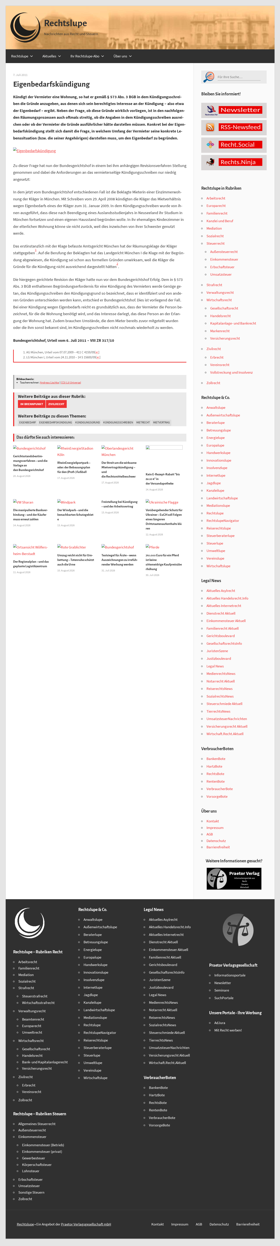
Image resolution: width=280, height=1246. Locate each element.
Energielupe (215, 437)
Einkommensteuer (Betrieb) (43, 1145)
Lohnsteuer (30, 1171)
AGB (209, 834)
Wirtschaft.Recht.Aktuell (224, 733)
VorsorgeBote (217, 796)
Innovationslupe (218, 460)
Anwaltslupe (215, 407)
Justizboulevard (218, 658)
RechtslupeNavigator (222, 520)
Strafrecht (214, 284)
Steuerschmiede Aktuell (224, 703)
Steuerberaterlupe (220, 535)
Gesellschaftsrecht (224, 308)
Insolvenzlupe (216, 467)
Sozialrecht (215, 236)
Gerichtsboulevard (220, 635)
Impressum (215, 827)
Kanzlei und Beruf (219, 220)
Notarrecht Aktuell (220, 681)
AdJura (219, 1022)
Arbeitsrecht (215, 198)
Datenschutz (216, 840)
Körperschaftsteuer (37, 1164)
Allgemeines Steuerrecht (37, 1123)
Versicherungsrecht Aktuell (226, 726)
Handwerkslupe (218, 452)
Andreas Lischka (49, 382)
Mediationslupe (218, 505)
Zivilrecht (56, 404)
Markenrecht (220, 330)
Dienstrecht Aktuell (220, 613)
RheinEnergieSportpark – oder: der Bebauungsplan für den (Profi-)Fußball (73, 467)
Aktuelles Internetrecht (223, 605)
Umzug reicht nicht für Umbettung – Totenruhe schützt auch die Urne (75, 560)
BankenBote (215, 758)
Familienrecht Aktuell (222, 628)
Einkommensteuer (224, 259)
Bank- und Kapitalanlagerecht (45, 1062)
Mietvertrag (161, 422)
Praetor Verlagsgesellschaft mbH (86, 1224)
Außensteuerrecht (224, 251)
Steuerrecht (215, 243)
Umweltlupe (215, 550)
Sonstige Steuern (31, 1192)
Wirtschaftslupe (218, 566)
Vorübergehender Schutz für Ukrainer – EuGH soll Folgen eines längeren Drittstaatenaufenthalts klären (164, 519)
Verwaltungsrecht (220, 292)
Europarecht (216, 205)
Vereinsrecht (219, 364)
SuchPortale (223, 997)
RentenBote (215, 781)
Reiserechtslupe (218, 528)
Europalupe (215, 445)
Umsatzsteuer (221, 274)
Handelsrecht (220, 315)
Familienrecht (217, 213)
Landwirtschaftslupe (222, 498)
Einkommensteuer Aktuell (226, 620)
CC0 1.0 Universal (71, 382)
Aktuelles (49, 56)
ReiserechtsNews (219, 688)
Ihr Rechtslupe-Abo (84, 56)
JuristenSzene (217, 650)
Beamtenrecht (33, 1019)
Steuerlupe (214, 543)
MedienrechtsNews (220, 673)
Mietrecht (143, 422)
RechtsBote (215, 773)
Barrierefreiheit (218, 847)
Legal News (215, 666)
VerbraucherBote (219, 788)
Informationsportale (229, 975)
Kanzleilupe (215, 490)
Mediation (214, 228)
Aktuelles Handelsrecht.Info (227, 598)
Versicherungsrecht (225, 338)
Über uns (120, 56)
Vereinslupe (215, 558)
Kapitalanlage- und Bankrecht (233, 323)
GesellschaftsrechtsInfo (224, 643)
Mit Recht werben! (228, 1030)
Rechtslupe (65, 23)
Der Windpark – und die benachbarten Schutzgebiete (75, 515)
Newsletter (222, 982)
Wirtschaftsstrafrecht (38, 1002)
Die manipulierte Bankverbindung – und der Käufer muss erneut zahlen (30, 515)
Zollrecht (213, 382)
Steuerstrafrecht (34, 996)
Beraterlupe (215, 422)
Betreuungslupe (218, 430)
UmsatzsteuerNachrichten (226, 718)
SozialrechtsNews (220, 696)
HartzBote (214, 766)
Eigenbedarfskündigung (55, 422)
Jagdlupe (213, 483)
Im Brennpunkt (31, 404)
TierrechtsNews (218, 711)
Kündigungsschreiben (118, 422)
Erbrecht (217, 357)
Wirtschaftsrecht (219, 299)
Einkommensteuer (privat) (42, 1151)
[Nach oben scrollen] (272, 1238)
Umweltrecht (32, 1032)
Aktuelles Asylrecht (220, 590)
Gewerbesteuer (33, 1158)
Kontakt (212, 821)
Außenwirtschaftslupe (223, 415)
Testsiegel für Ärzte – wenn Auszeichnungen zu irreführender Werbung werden (120, 560)
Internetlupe (215, 475)
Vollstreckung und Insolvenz (231, 372)
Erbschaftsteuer (222, 267)
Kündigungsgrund (87, 422)
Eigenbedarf (27, 422)
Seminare (221, 990)
